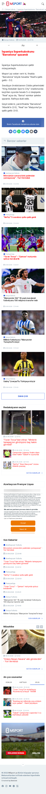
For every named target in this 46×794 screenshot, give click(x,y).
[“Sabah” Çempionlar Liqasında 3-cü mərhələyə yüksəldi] (7, 714)
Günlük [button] (9, 682)
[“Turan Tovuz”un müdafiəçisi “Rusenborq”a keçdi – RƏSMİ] (7, 690)
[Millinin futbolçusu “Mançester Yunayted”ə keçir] (23, 322)
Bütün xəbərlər (33, 473)
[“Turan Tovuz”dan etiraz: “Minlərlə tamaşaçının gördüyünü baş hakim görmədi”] (23, 422)
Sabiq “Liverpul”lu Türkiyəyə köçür (19, 381)
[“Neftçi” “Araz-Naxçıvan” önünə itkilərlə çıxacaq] (7, 465)
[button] (43, 3)
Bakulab (14, 780)
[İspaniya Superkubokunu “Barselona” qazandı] (23, 24)
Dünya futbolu (9, 40)
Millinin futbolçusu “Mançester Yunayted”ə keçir (17, 341)
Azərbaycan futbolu (12, 173)
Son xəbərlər (34, 618)
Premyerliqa (9, 214)
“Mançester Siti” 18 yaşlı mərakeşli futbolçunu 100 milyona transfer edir (20, 299)
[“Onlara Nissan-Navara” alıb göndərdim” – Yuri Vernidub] (23, 642)
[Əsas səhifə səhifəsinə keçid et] (2, 9)
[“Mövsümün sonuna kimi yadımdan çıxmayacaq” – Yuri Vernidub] (23, 158)
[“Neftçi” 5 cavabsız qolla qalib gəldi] (23, 200)
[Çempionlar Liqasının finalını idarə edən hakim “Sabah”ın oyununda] (7, 453)
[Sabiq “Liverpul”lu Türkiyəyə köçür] (23, 364)
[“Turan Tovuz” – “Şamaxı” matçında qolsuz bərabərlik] (23, 239)
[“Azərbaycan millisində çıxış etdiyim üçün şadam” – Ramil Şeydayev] (7, 702)
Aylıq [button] (37, 682)
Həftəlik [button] (23, 682)
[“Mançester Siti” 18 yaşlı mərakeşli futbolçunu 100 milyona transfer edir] (23, 281)
